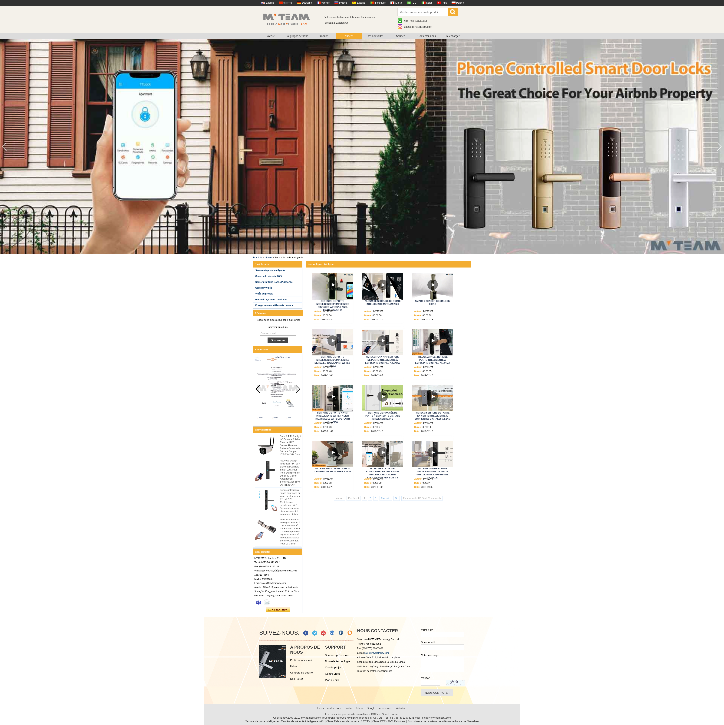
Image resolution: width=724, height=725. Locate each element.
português (380, 3)
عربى (414, 3)
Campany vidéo (263, 288)
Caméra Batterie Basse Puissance (274, 282)
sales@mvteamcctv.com (418, 26)
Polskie (460, 3)
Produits (323, 36)
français (325, 3)
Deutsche (307, 3)
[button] (719, 147)
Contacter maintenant (278, 609)
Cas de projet (333, 667)
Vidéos (349, 36)
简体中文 (287, 3)
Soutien (400, 36)
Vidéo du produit (264, 293)
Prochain (385, 498)
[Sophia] (258, 602)
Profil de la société (301, 660)
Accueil (271, 36)
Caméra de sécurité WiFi (268, 276)
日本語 (398, 3)
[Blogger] (350, 633)
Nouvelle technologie (337, 661)
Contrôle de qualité (301, 672)
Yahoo (359, 708)
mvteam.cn (385, 708)
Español (361, 3)
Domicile (257, 257)
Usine (293, 666)
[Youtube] (323, 633)
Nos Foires (296, 678)
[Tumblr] (341, 633)
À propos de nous (297, 36)
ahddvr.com (334, 708)
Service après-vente (337, 655)
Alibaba (400, 708)
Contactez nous (426, 36)
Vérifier (425, 677)
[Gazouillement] (314, 633)
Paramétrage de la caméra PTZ (272, 299)
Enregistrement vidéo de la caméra (274, 305)
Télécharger (452, 36)
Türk (444, 3)
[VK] (332, 633)
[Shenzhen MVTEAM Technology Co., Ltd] (289, 19)
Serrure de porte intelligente (270, 270)
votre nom (427, 629)
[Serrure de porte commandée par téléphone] (362, 253)
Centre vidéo (332, 673)
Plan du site (332, 679)
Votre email (428, 642)
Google (371, 708)
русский (343, 3)
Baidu (348, 708)
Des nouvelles (375, 36)
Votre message (430, 655)
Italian (429, 3)
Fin (396, 498)
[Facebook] (305, 633)
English (270, 3)
